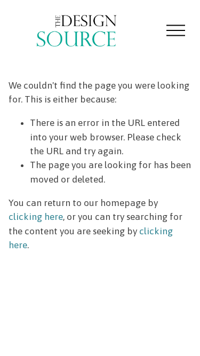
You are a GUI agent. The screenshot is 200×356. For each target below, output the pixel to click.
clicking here (36, 216)
